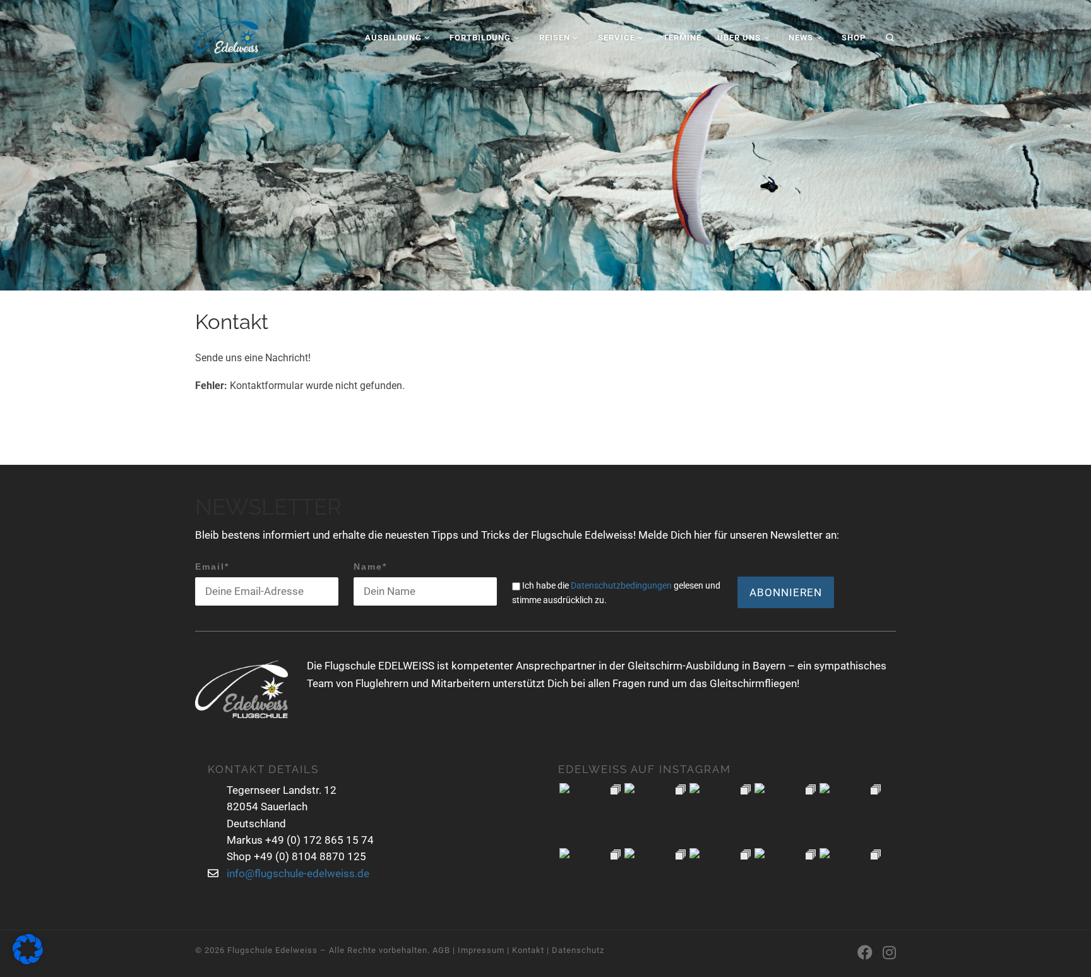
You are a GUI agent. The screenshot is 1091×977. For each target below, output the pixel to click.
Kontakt (528, 950)
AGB (441, 950)
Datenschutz (578, 950)
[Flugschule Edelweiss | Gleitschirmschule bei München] (226, 36)
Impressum (481, 950)
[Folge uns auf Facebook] (865, 953)
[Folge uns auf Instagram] (889, 953)
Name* (370, 566)
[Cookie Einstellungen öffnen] (28, 961)
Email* (212, 566)
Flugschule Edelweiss (272, 950)
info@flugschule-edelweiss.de (298, 873)
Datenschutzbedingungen (621, 585)
